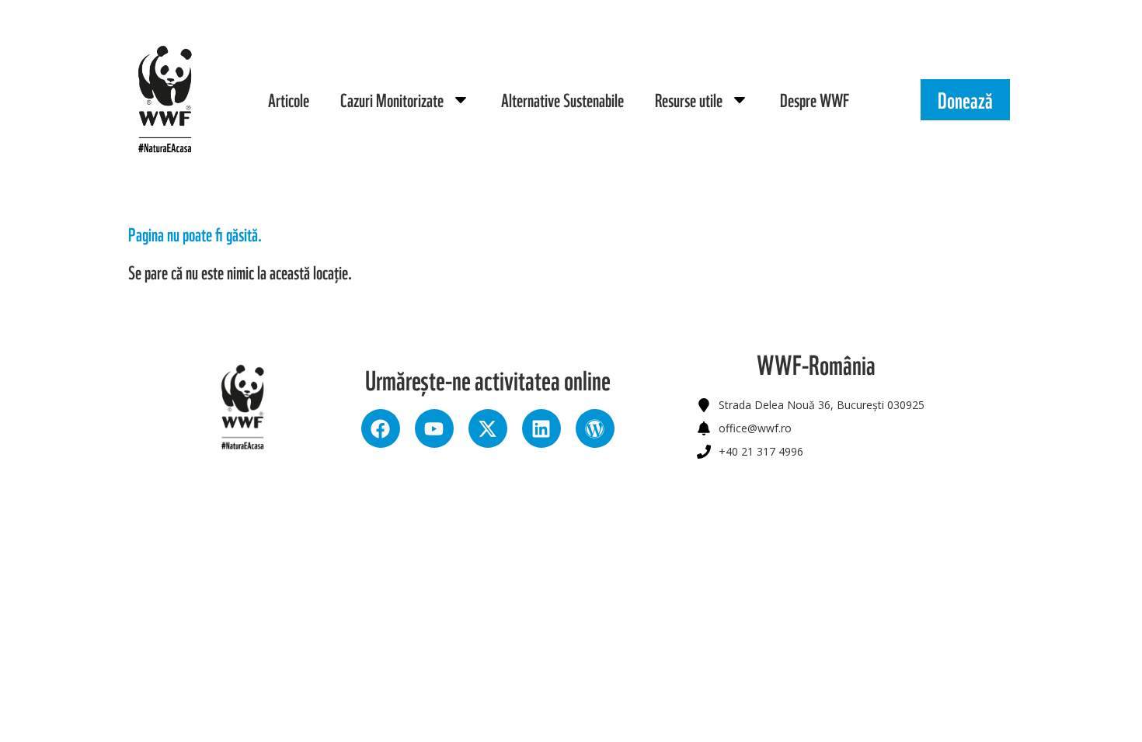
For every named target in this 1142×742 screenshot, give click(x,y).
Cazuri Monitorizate (392, 99)
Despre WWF (814, 99)
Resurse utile (688, 99)
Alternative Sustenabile (562, 99)
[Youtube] (434, 428)
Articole (288, 99)
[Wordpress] (595, 428)
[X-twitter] (487, 428)
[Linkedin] (541, 428)
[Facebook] (380, 428)
